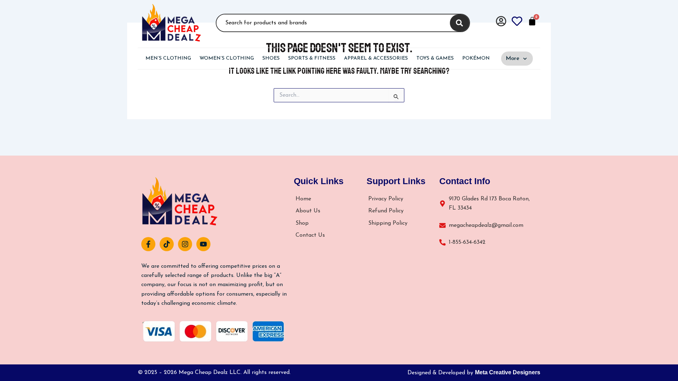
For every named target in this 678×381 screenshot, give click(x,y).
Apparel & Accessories (376, 58)
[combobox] (331, 22)
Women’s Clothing (227, 58)
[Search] (459, 22)
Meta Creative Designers (507, 372)
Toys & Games (435, 58)
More (512, 58)
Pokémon (476, 58)
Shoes (271, 58)
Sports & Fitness (311, 58)
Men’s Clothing (168, 58)
